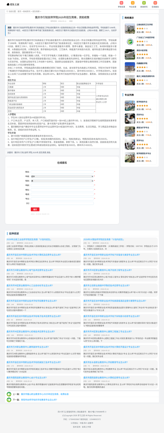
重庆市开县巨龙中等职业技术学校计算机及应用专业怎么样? (34, 255)
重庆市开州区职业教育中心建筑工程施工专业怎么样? (107, 332)
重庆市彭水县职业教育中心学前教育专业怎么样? (105, 362)
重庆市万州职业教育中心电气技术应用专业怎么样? (30, 270)
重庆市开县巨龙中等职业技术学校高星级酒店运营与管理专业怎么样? (114, 301)
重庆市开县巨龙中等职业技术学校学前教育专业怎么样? (32, 301)
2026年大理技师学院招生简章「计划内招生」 (104, 239)
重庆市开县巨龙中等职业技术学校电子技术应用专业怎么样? (34, 316)
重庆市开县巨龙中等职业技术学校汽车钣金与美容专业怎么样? (111, 255)
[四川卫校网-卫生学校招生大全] (13, 4)
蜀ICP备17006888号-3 (97, 412)
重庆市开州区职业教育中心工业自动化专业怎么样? (30, 285)
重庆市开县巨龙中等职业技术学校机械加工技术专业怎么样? (34, 362)
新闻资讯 (26, 11)
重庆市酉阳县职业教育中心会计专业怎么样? (27, 378)
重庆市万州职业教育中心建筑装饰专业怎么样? (28, 347)
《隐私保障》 (44, 214)
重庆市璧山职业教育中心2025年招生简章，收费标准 (45, 394)
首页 (19, 11)
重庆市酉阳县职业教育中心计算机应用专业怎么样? (106, 378)
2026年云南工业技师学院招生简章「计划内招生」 (29, 239)
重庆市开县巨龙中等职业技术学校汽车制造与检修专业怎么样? (111, 316)
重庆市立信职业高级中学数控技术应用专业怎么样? (106, 285)
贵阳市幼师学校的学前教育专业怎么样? (39, 400)
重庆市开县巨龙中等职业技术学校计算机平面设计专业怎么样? (111, 347)
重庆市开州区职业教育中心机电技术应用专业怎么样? (31, 332)
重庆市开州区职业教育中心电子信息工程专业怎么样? (107, 270)
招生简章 (36, 11)
